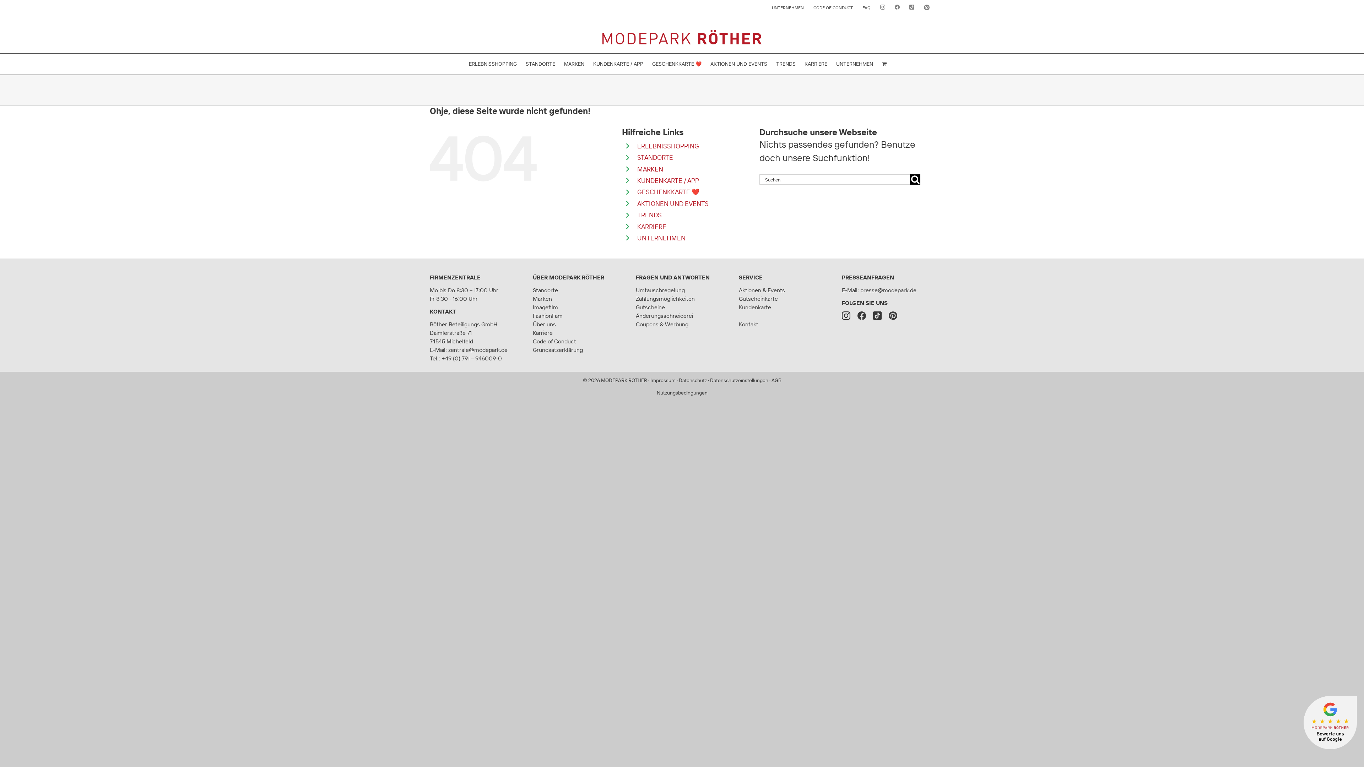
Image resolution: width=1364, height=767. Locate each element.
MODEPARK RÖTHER (624, 380)
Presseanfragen (868, 277)
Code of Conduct (554, 341)
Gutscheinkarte (758, 298)
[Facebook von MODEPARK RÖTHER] (897, 8)
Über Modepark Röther (568, 277)
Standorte (545, 290)
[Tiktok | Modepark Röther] (877, 315)
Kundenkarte (755, 307)
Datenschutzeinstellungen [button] (739, 380)
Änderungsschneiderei (664, 315)
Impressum (663, 380)
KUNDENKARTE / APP (668, 180)
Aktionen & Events (762, 290)
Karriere (543, 332)
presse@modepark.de (888, 290)
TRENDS (649, 215)
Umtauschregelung (660, 290)
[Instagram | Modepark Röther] (846, 315)
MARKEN (650, 169)
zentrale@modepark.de (478, 349)
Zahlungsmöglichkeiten (665, 298)
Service (751, 277)
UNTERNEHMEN (661, 238)
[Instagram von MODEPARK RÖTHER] (883, 8)
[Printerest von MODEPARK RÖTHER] (926, 8)
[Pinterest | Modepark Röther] (893, 315)
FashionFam (548, 315)
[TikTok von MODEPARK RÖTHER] (912, 8)
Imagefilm (545, 307)
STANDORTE (655, 157)
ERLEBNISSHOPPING (668, 146)
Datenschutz (693, 380)
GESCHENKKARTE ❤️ (668, 192)
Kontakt (443, 311)
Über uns (544, 324)
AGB (776, 380)
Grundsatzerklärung (558, 349)
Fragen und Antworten (673, 277)
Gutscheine (650, 307)
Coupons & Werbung (662, 324)
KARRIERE (651, 227)
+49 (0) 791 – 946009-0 (472, 358)
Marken (542, 298)
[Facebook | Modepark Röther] (861, 315)
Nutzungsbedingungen (682, 393)
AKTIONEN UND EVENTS (673, 204)
